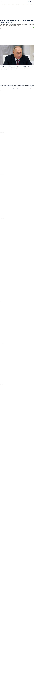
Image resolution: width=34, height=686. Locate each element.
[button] (1, 1)
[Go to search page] (3, 1)
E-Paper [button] (30, 1)
